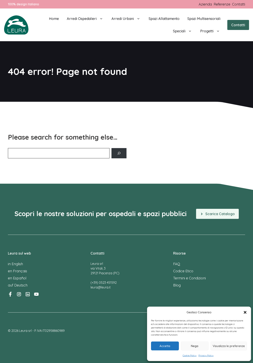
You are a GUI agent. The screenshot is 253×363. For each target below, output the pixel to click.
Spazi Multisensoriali (203, 18)
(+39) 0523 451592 (104, 283)
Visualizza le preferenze (229, 346)
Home (54, 18)
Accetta (165, 346)
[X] (36, 294)
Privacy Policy (205, 355)
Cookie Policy (189, 355)
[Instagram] (19, 294)
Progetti (206, 31)
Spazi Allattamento (164, 18)
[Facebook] (10, 294)
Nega (194, 346)
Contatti (238, 25)
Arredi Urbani (122, 18)
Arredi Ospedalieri (82, 18)
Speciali (179, 31)
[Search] (118, 153)
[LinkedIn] (27, 294)
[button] (245, 312)
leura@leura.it (101, 287)
